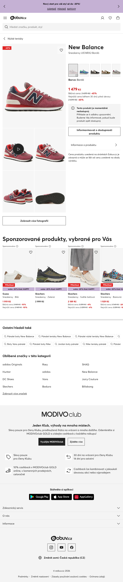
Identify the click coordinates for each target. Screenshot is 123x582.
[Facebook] (72, 547)
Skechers (8, 386)
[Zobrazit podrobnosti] (116, 145)
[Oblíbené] (110, 18)
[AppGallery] (83, 497)
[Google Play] (39, 497)
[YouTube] (61, 547)
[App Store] (61, 497)
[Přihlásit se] (102, 18)
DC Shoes (8, 379)
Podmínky (23, 576)
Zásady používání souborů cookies (69, 576)
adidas (46, 371)
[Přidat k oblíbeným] (61, 50)
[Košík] (118, 18)
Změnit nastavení (40, 576)
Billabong (87, 386)
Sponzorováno (9, 246)
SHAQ (85, 364)
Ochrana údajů (97, 576)
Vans (45, 379)
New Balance (86, 47)
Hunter (7, 371)
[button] (34, 86)
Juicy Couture (90, 379)
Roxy (45, 364)
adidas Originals (12, 364)
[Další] (118, 6)
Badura (46, 386)
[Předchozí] (4, 6)
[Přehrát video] (18, 149)
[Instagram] (51, 547)
